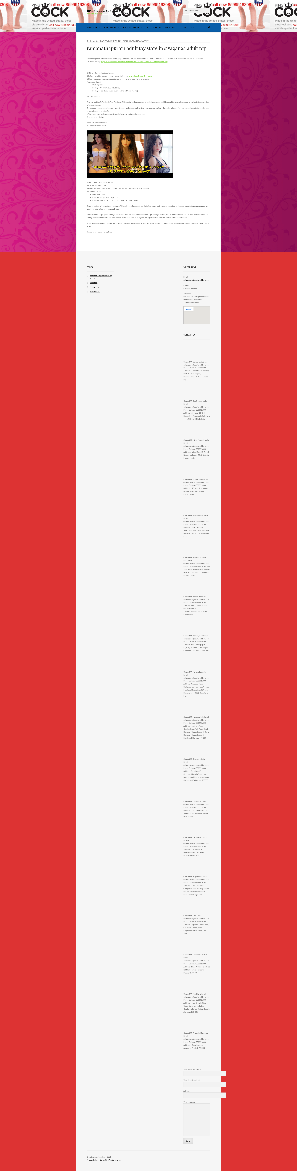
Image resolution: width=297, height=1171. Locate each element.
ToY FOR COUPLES (131, 27)
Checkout (157, 27)
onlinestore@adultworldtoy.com (196, 280)
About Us (93, 282)
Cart (147, 27)
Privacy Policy (92, 1160)
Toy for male (92, 27)
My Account (170, 27)
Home (92, 41)
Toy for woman (110, 27)
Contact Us (94, 287)
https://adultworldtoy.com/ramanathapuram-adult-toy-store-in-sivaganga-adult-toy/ (134, 61)
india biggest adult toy (105, 10)
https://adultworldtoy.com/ (140, 76)
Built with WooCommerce (110, 1160)
